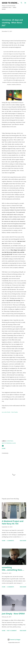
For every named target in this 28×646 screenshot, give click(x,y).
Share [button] (3, 448)
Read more (23, 540)
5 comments (10, 540)
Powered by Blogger (14, 639)
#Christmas (9, 441)
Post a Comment (12, 630)
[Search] (21, 3)
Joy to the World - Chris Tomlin (10, 412)
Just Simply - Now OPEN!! (13, 613)
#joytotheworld (7, 443)
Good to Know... (10, 2)
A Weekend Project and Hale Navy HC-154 (12, 522)
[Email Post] (3, 446)
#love (14, 443)
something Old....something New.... (13, 568)
